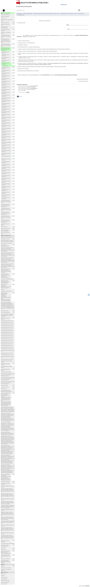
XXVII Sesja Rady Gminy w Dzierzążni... (6, 126)
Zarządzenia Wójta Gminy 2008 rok (7, 353)
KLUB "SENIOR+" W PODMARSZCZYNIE (4, 27)
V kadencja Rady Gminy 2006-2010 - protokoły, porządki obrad (5, 221)
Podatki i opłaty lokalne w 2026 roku (5, 319)
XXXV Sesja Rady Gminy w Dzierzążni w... (6, 148)
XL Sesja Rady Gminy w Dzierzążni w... (5, 162)
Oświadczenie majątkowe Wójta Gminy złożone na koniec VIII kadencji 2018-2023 (7, 522)
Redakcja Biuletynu (4, 578)
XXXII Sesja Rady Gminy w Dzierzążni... (6, 140)
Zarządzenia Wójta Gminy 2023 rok (7, 325)
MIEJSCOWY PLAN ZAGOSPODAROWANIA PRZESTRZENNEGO (5, 281)
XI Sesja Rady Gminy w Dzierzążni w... (5, 82)
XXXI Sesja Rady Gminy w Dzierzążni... (5, 137)
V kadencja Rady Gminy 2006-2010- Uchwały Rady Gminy (6, 217)
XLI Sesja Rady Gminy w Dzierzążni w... (5, 165)
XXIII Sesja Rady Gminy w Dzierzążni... (5, 115)
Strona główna (19, 13)
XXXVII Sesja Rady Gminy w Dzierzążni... (6, 154)
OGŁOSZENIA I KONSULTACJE (6, 291)
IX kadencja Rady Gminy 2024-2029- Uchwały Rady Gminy (6, 36)
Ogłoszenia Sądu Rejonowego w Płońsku (5, 245)
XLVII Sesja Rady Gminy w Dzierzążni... (6, 182)
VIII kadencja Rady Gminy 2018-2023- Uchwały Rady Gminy (6, 45)
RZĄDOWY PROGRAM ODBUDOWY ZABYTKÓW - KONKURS (5, 561)
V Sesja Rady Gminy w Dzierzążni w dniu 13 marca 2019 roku (72, 13)
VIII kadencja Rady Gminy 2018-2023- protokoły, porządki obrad (5, 49)
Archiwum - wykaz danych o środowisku (6, 570)
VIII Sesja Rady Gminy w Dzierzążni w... (5, 73)
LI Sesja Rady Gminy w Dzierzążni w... (5, 193)
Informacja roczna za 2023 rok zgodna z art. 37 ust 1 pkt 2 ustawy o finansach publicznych (8, 382)
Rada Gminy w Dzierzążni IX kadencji (6, 33)
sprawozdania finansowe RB (6, 371)
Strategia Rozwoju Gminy (5, 238)
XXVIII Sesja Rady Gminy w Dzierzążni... (6, 129)
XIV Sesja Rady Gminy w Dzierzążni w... (5, 90)
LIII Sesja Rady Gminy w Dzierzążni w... (5, 198)
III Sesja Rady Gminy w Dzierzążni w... (5, 58)
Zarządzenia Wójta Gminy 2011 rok (7, 345)
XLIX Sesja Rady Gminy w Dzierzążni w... (5, 187)
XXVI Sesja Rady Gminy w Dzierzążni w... (5, 123)
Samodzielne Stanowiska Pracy (5, 233)
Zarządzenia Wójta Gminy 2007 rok (7, 354)
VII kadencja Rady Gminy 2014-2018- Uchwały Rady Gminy (5, 201)
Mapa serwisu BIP (4, 583)
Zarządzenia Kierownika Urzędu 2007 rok (7, 357)
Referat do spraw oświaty (5, 228)
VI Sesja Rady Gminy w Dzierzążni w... (5, 68)
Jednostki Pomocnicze (5, 22)
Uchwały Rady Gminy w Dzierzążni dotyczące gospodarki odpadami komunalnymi (7, 315)
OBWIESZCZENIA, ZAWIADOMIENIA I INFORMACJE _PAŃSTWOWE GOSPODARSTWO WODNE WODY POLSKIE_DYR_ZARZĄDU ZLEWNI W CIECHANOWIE (5, 296)
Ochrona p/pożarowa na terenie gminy (7, 543)
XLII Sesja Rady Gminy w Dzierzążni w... (5, 168)
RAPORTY (2, 289)
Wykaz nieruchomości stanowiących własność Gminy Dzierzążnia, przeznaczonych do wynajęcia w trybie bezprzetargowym (8, 249)
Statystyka (3, 575)
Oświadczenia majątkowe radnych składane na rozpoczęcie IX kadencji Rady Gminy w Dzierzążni (7, 502)
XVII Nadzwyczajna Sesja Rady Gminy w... (5, 98)
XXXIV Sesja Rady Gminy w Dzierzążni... (6, 146)
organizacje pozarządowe (5, 481)
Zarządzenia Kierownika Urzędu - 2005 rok (6, 367)
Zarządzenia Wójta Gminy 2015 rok (7, 338)
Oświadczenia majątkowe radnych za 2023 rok (7, 510)
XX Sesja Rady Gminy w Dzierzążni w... (5, 107)
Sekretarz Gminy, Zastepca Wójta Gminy (7, 20)
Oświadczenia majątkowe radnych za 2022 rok (7, 526)
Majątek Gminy (3, 549)
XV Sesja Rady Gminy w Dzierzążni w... (5, 93)
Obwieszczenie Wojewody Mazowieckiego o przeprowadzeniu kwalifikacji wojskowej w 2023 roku (7, 433)
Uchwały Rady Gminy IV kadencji (5, 224)
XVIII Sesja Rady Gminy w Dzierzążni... (5, 101)
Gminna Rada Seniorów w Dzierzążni (5, 30)
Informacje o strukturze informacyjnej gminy (5, 546)
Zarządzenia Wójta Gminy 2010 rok (7, 347)
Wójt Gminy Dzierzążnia (5, 16)
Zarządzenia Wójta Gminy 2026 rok (7, 320)
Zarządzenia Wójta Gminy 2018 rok (7, 333)
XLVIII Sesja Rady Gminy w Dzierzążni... (6, 184)
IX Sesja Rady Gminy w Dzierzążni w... (5, 76)
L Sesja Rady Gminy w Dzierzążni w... (5, 190)
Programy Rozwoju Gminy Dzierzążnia (5, 484)
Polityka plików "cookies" (5, 580)
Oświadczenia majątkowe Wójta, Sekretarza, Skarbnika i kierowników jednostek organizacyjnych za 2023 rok (7, 514)
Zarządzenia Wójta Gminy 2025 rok (7, 322)
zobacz (27, 92)
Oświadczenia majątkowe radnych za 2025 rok (7, 487)
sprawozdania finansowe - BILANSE (5, 370)
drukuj (20, 96)
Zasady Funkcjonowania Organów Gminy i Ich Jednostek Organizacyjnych (6, 552)
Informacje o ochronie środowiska (5, 541)
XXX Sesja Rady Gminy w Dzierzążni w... (5, 134)
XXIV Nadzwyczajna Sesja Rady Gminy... (6, 118)
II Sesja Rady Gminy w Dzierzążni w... (5, 55)
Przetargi (2, 566)
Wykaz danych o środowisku (6, 567)
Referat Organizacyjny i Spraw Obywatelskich (5, 230)
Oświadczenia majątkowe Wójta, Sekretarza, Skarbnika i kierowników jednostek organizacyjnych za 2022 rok (7, 529)
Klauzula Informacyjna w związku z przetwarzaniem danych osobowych (7, 241)
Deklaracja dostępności (5, 582)
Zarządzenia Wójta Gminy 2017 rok (7, 335)
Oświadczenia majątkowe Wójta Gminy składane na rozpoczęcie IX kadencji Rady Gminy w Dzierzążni (7, 506)
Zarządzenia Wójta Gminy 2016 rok (7, 337)
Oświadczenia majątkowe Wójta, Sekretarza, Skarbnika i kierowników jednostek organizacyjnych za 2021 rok (7, 537)
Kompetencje (3, 547)
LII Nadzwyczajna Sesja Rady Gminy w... (5, 195)
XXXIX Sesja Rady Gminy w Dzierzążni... (6, 159)
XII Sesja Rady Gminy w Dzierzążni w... (5, 85)
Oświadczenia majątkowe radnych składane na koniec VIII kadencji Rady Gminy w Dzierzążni (7, 518)
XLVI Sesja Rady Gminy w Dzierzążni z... (5, 179)
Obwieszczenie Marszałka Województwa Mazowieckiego (6, 391)
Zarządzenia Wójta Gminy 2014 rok (7, 340)
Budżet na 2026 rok (4, 385)
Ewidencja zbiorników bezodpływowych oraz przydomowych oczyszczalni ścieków (5, 275)
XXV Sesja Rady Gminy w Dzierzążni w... (5, 121)
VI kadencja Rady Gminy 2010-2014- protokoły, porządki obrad (5, 213)
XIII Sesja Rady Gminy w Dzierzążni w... (5, 87)
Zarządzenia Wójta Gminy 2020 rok (7, 330)
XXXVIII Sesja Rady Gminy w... (5, 157)
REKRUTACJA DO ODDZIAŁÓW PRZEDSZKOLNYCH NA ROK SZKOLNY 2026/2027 (6, 286)
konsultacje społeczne (5, 310)
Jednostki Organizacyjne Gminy (5, 25)
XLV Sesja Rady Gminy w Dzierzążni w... (5, 176)
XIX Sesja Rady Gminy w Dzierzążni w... (5, 104)
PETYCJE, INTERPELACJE (5, 312)
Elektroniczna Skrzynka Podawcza (7, 237)
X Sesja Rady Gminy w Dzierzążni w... (5, 79)
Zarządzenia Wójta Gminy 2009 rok (7, 348)
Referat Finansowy (4, 226)
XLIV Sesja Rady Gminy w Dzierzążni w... (5, 173)
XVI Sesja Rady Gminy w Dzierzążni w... (5, 96)
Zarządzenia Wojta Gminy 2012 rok (7, 343)
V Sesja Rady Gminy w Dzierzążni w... (5, 63)
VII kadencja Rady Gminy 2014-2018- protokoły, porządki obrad (5, 205)
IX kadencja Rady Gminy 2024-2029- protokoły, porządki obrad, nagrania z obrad (5, 41)
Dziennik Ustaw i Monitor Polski (6, 243)
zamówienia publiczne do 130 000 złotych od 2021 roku (5, 556)
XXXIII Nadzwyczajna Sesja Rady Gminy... (6, 143)
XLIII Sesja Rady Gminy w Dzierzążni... (5, 170)
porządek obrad (5, 65)
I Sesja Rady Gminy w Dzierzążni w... (5, 52)
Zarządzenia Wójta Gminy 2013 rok (7, 342)
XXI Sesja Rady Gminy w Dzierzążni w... (5, 110)
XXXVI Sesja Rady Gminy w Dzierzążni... (6, 151)
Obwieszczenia (3, 388)
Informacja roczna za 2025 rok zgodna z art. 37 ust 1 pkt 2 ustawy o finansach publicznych (8, 374)
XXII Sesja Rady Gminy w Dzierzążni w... (5, 112)
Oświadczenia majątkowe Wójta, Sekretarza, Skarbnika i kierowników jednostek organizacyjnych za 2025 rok (7, 490)
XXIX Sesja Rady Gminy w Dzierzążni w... (5, 132)
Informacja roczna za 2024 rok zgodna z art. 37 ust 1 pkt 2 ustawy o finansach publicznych (8, 378)
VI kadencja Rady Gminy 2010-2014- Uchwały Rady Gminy (5, 209)
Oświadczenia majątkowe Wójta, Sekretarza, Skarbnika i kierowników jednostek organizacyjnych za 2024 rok (7, 495)
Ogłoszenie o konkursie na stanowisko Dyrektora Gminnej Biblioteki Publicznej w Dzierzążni (6, 270)
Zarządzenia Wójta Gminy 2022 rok (7, 327)
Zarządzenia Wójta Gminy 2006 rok (7, 359)
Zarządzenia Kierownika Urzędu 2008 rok (7, 351)
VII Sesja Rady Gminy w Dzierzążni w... (5, 71)
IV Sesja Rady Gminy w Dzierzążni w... (5, 61)
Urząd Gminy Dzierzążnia (5, 14)
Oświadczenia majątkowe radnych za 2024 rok (7, 499)
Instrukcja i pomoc (4, 577)
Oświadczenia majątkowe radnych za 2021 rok (7, 533)
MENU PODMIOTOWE (27, 13)
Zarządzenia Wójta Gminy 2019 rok (7, 332)
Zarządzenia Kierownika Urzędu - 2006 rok (6, 361)
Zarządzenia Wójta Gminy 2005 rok (5, 364)
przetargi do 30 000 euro (5, 558)
